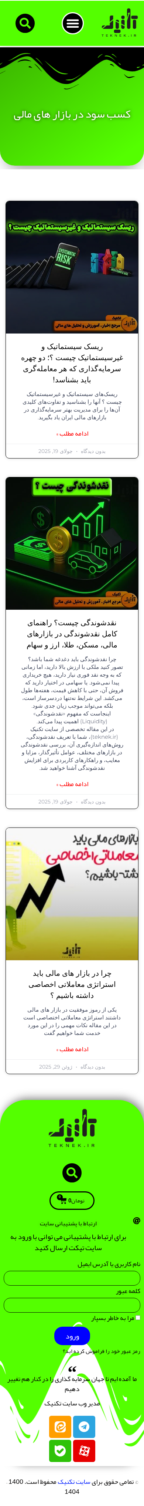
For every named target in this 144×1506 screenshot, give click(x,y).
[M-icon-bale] (60, 1451)
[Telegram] (84, 1427)
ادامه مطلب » (72, 434)
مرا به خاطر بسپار (113, 1319)
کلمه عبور (128, 1292)
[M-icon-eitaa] (60, 1427)
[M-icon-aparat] (84, 1451)
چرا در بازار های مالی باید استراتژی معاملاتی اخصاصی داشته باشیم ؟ (72, 984)
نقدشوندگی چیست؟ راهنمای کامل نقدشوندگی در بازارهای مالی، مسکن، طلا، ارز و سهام (72, 634)
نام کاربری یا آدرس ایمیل (109, 1265)
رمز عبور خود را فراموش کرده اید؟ (101, 1351)
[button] (73, 23)
